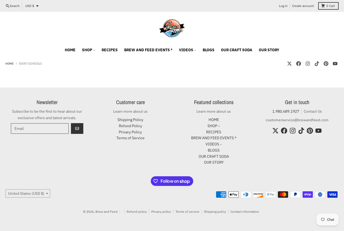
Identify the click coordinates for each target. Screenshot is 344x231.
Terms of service (187, 212)
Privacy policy (161, 212)
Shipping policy (215, 212)
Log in (283, 6)
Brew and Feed (106, 212)
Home (9, 63)
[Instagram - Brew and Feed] (307, 63)
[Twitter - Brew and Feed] (289, 63)
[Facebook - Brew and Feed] (298, 63)
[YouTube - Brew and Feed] (335, 63)
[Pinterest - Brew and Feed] (325, 63)
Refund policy (137, 212)
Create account (303, 6)
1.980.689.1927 (285, 111)
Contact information (245, 212)
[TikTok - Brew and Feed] (316, 63)
